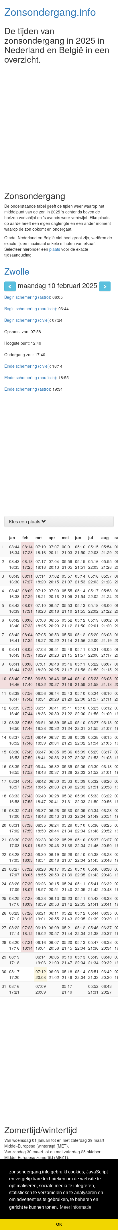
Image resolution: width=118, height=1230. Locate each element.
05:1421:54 (80, 593)
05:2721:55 (93, 725)
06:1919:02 (41, 930)
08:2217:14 (14, 930)
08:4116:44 (14, 666)
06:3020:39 (54, 784)
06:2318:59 (41, 901)
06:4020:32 (106, 959)
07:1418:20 (41, 579)
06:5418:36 (41, 710)
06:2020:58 (106, 784)
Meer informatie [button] (75, 1207)
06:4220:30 (106, 974)
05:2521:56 (93, 710)
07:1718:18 (41, 564)
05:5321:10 (67, 608)
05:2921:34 (67, 828)
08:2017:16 (14, 945)
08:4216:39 (14, 608)
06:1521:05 (106, 740)
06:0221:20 (106, 623)
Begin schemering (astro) (27, 297)
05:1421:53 (80, 579)
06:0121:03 (67, 549)
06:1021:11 (106, 696)
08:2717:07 (14, 872)
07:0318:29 (41, 652)
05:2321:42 (67, 901)
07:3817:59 (27, 828)
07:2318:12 (27, 930)
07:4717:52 (27, 769)
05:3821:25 (67, 740)
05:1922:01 (93, 623)
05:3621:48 (93, 828)
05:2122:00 (93, 652)
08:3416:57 (14, 784)
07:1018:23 (41, 608)
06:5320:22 (54, 637)
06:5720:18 (54, 608)
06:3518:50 (41, 828)
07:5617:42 (27, 696)
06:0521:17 (106, 652)
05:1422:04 (80, 974)
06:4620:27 (54, 681)
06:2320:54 (106, 813)
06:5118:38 (41, 725)
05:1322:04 (80, 945)
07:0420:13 (54, 564)
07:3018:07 (27, 886)
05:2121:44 (67, 930)
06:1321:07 (106, 725)
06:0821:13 (106, 681)
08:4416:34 (14, 549)
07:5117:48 (27, 740)
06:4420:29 (54, 696)
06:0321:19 (106, 637)
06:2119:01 (41, 915)
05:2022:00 (93, 637)
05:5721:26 (106, 579)
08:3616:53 (14, 754)
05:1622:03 (93, 564)
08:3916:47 (14, 696)
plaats (54, 249)
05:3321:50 (93, 798)
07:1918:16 (41, 549)
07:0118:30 (41, 666)
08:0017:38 (27, 666)
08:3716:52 (14, 740)
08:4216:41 (14, 637)
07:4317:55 (27, 798)
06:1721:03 (106, 754)
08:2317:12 (14, 915)
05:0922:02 (80, 740)
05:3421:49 (93, 813)
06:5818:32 (41, 681)
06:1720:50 (54, 872)
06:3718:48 (41, 813)
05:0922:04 (80, 813)
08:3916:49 (14, 710)
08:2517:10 (14, 901)
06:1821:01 (106, 769)
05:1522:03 (93, 549)
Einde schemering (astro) (27, 389)
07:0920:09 (41, 989)
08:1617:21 (14, 989)
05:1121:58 (80, 666)
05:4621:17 (67, 666)
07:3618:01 (27, 842)
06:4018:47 (41, 798)
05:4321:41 (93, 901)
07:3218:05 (27, 872)
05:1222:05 (80, 915)
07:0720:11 (54, 549)
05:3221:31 (67, 798)
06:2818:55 (41, 872)
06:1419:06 (41, 959)
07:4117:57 (27, 813)
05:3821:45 (93, 857)
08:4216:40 (14, 623)
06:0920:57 (54, 930)
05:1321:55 (80, 608)
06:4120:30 (54, 710)
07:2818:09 (27, 901)
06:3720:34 (54, 740)
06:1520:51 (54, 886)
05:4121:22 (67, 710)
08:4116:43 (14, 652)
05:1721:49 (67, 989)
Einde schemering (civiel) (27, 366)
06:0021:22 (106, 608)
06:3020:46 (106, 872)
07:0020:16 (54, 593)
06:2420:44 (54, 828)
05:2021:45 (67, 945)
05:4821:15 (67, 652)
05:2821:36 (67, 842)
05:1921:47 (67, 959)
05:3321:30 (67, 784)
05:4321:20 (67, 696)
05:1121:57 (80, 652)
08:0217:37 (27, 652)
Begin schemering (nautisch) (30, 308)
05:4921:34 (93, 959)
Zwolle (17, 271)
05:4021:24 (67, 725)
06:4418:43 (41, 769)
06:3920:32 (54, 725)
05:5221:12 (67, 623)
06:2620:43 (54, 813)
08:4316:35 (14, 564)
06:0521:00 (54, 959)
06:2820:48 (106, 857)
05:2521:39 (67, 872)
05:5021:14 (67, 637)
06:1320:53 (54, 901)
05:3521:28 (67, 769)
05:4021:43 (93, 872)
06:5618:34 (41, 696)
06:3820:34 (106, 945)
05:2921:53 (93, 754)
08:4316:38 (14, 593)
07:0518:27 (41, 637)
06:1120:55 (54, 915)
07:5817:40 (27, 681)
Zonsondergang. (50, 11)
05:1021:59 (80, 681)
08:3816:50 (14, 725)
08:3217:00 (14, 813)
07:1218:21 (41, 593)
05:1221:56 (80, 623)
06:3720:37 (106, 930)
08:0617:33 (27, 623)
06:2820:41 (54, 798)
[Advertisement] (59, 126)
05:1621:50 (80, 549)
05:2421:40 (67, 886)
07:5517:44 (27, 710)
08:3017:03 (14, 842)
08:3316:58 (14, 798)
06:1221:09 (106, 710)
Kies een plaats (25, 521)
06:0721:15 (106, 666)
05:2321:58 (93, 681)
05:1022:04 (80, 828)
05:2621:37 (67, 857)
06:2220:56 (106, 798)
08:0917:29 (27, 593)
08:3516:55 (14, 769)
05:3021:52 (93, 769)
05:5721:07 (67, 579)
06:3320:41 (106, 901)
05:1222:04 (80, 930)
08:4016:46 (14, 681)
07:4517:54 (27, 784)
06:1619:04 (41, 945)
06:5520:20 (54, 623)
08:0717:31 (27, 608)
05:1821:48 (67, 974)
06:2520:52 (106, 828)
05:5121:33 (93, 974)
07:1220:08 (41, 974)
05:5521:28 (106, 564)
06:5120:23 (54, 652)
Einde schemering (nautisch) (30, 377)
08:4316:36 (14, 579)
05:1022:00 (80, 696)
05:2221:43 (67, 915)
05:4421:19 (67, 681)
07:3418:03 (27, 857)
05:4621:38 (93, 930)
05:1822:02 (93, 608)
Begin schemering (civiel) (27, 320)
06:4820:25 (54, 666)
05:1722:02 (93, 593)
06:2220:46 (54, 842)
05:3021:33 (67, 813)
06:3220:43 (106, 886)
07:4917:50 (27, 754)
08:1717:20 (14, 974)
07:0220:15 (54, 579)
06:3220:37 (54, 769)
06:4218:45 (41, 784)
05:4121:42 (93, 886)
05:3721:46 (93, 842)
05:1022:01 (80, 725)
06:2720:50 (106, 842)
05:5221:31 (93, 989)
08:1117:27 (27, 579)
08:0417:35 (27, 637)
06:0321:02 (54, 974)
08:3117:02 (14, 828)
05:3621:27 (67, 754)
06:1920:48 (54, 857)
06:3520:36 (54, 754)
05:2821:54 (93, 740)
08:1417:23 (27, 549)
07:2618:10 (27, 915)
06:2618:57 (41, 886)
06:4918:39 (41, 740)
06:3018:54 (41, 857)
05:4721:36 (93, 945)
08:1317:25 (27, 564)
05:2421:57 (93, 696)
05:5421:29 (106, 549)
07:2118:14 (27, 945)
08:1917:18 (14, 959)
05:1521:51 (80, 564)
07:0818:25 (41, 623)
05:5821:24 (106, 593)
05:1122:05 (80, 886)
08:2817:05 (14, 857)
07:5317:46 (27, 725)
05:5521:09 (67, 593)
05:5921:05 (67, 564)
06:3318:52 (41, 842)
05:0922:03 (80, 769)
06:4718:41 (41, 754)
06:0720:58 (54, 945)
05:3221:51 (93, 784)
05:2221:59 (93, 666)
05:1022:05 (80, 872)
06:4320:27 (106, 989)
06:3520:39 (106, 915)
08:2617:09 (14, 886)
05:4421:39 (93, 915)
